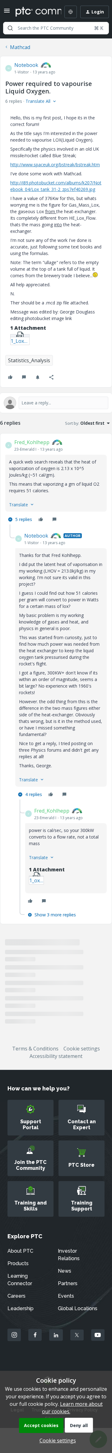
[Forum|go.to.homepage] (34, 12)
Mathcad (20, 47)
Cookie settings (81, 1048)
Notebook (26, 65)
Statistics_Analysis (29, 360)
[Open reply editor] (56, 403)
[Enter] (10, 28)
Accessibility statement (56, 1056)
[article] (56, 481)
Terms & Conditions (35, 1048)
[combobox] (56, 28)
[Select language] (70, 12)
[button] (7, 12)
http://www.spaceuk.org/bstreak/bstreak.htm (55, 165)
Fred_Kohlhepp (31, 442)
